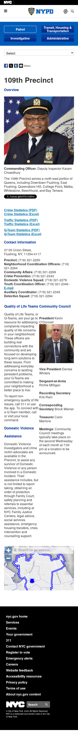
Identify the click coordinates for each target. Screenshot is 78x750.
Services (12, 622)
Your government (19, 634)
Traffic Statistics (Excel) (22, 224)
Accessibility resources (24, 676)
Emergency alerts (19, 658)
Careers (12, 664)
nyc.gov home (17, 616)
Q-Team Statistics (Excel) (22, 234)
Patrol (20, 29)
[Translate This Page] (66, 11)
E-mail (8, 288)
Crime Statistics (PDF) (20, 210)
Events (11, 628)
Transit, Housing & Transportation (58, 29)
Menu (7, 11)
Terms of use (16, 688)
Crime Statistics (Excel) (21, 214)
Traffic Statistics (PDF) (21, 220)
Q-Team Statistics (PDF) (22, 230)
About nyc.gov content (23, 694)
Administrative (58, 38)
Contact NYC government (25, 646)
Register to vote (18, 652)
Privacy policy (16, 682)
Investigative (20, 38)
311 (8, 640)
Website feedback (19, 670)
